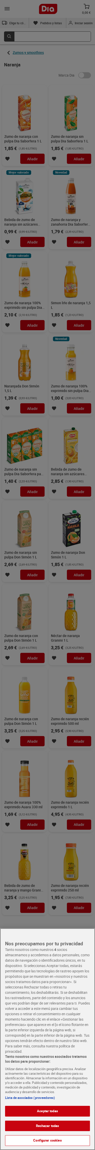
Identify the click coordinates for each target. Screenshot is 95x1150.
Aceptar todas (47, 1111)
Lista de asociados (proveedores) (30, 1097)
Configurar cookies (47, 1140)
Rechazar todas (47, 1125)
